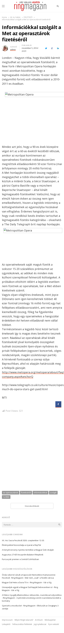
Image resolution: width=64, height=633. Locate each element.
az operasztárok (10, 492)
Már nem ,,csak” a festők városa (39, 577)
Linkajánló (6, 624)
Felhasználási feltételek (22, 624)
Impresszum (7, 620)
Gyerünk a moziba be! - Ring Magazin (18, 605)
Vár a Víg (47, 582)
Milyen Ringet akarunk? (24, 620)
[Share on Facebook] (58, 406)
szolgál (53, 492)
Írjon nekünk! (53, 624)
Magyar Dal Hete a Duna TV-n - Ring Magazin (22, 582)
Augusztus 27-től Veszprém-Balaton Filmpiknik (22, 554)
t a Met (6, 497)
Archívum (39, 620)
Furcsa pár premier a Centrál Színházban (20, 559)
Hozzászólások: (32, 506)
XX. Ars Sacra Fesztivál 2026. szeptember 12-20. (23, 540)
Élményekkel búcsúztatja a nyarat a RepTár (21, 545)
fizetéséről (26, 492)
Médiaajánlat (50, 620)
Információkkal (40, 492)
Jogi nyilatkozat (40, 624)
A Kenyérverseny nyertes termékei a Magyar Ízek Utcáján (28, 549)
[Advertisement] (32, 453)
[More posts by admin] (5, 47)
